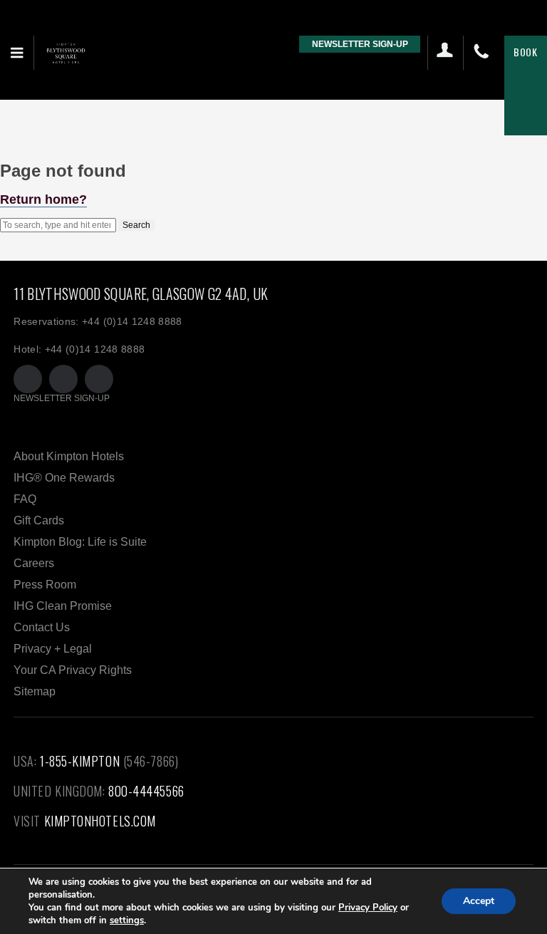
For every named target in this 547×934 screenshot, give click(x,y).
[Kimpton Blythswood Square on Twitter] (28, 379)
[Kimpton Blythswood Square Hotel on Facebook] (63, 379)
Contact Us (42, 627)
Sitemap (35, 691)
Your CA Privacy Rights (73, 670)
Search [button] (136, 225)
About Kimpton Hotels (69, 456)
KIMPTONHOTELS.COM (100, 820)
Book (526, 51)
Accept (478, 901)
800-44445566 (146, 791)
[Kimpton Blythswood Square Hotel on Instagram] (99, 379)
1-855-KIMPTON (80, 761)
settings (127, 920)
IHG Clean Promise (63, 606)
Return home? (43, 199)
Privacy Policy (367, 907)
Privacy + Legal (53, 649)
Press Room (45, 584)
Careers (34, 563)
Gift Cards (39, 520)
